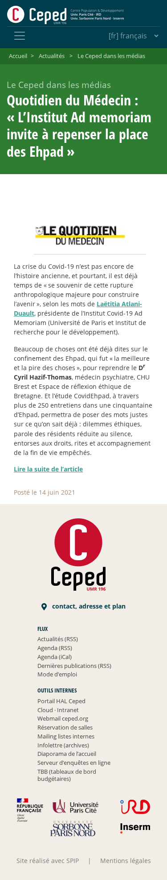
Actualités (52, 56)
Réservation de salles (65, 727)
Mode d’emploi (57, 674)
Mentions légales (125, 860)
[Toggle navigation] (19, 36)
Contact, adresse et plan (88, 606)
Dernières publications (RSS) (74, 666)
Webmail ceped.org (62, 718)
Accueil (18, 56)
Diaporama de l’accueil (66, 754)
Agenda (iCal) (54, 657)
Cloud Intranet (58, 710)
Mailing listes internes (65, 736)
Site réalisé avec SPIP (47, 860)
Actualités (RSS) (57, 639)
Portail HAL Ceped (61, 701)
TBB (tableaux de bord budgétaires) (66, 775)
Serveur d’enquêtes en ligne (73, 763)
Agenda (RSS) (54, 648)
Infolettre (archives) (63, 745)
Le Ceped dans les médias (111, 56)
